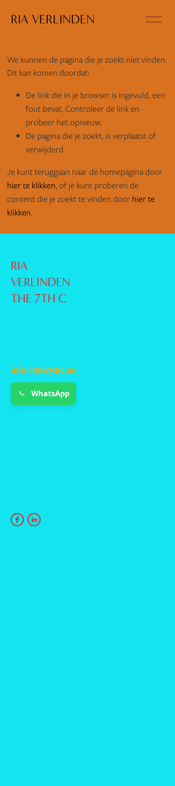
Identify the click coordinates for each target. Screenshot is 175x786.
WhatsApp (50, 393)
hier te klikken (31, 185)
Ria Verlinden (53, 19)
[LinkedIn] (34, 519)
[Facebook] (17, 519)
